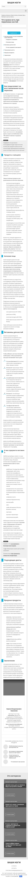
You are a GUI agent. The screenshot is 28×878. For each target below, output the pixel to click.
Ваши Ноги (14, 2)
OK (21, 876)
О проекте (14, 865)
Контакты (14, 868)
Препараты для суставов (7, 16)
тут (5, 548)
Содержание (13, 33)
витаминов (13, 80)
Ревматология (14, 15)
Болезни (8, 15)
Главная (3, 15)
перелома (6, 64)
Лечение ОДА (21, 15)
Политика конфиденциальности (14, 870)
